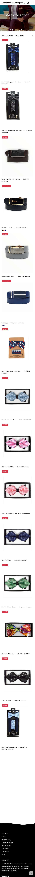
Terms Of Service (7, 843)
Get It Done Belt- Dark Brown (11, 179)
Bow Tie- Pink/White (8, 513)
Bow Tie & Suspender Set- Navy (11, 82)
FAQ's (3, 837)
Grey (2, 325)
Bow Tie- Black (6, 700)
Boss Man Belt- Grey (8, 276)
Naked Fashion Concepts (12, 3)
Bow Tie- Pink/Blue (7, 467)
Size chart (5, 849)
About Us (5, 834)
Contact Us (5, 851)
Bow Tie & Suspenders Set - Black (12, 130)
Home (3, 35)
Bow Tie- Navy (6, 560)
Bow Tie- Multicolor (8, 654)
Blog (3, 854)
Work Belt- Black (7, 228)
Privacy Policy (6, 840)
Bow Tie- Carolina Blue (9, 420)
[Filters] (32, 35)
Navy (5, 230)
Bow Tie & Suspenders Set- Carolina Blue (14, 747)
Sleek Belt (5, 323)
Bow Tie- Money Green (9, 607)
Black (2, 230)
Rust (3, 230)
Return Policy (6, 846)
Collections (10, 35)
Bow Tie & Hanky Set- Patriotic (11, 371)
